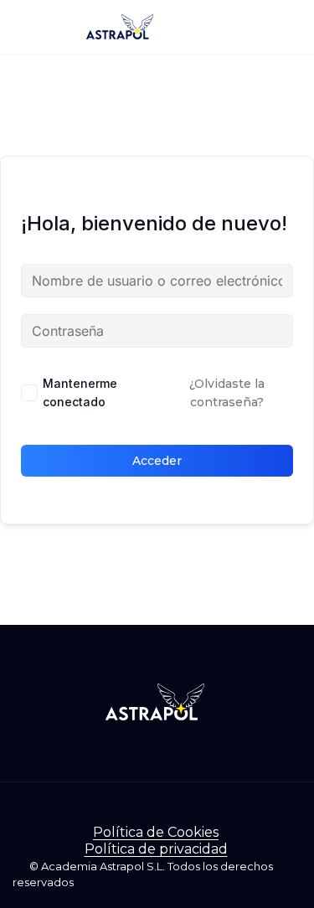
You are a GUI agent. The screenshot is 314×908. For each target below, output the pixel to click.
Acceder (157, 460)
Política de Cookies (156, 832)
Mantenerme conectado (80, 392)
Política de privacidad (156, 849)
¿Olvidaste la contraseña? (227, 393)
